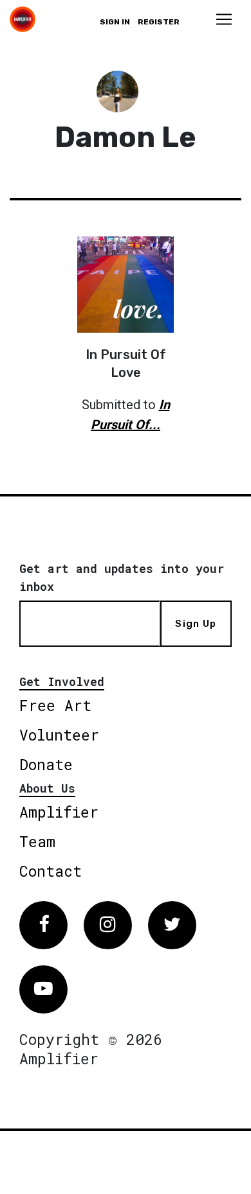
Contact (50, 871)
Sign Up (195, 623)
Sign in (115, 21)
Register (159, 21)
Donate (46, 764)
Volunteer (59, 734)
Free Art (55, 705)
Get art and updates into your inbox (121, 577)
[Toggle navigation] (224, 19)
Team (37, 841)
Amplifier (58, 811)
